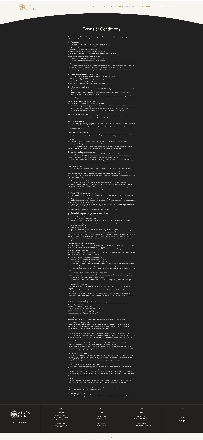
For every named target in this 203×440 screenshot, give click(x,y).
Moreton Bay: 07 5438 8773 (101, 424)
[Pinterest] (163, 6)
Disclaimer (115, 437)
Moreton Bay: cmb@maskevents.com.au (142, 425)
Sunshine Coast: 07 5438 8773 (101, 417)
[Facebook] (166, 6)
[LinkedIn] (160, 6)
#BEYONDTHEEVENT (20, 422)
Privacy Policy (95, 437)
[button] (103, 5)
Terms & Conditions (105, 437)
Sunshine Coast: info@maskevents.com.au (142, 417)
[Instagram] (157, 6)
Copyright (88, 437)
